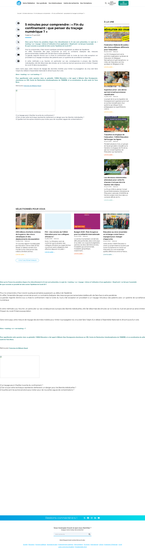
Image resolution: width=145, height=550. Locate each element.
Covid (120, 544)
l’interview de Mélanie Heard (32, 86)
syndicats (42, 3)
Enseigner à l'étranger (111, 544)
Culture (101, 544)
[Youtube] (99, 518)
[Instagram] (92, 518)
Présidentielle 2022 (81, 547)
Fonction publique (40, 544)
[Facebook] (88, 518)
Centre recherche (71, 3)
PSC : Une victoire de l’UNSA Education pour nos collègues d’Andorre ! (57, 234)
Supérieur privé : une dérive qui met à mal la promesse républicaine (115, 92)
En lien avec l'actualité (112, 172)
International (94, 544)
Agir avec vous (109, 129)
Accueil (19, 13)
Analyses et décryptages (113, 39)
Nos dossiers (108, 226)
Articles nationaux (28, 13)
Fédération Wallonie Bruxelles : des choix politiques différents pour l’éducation (116, 47)
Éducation (31, 544)
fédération (29, 3)
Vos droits (87, 544)
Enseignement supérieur (65, 544)
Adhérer (123, 4)
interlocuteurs (55, 3)
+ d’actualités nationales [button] (27, 260)
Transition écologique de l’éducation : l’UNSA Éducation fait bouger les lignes (116, 137)
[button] (18, 23)
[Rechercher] (89, 534)
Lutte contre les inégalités (66, 547)
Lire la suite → (109, 67)
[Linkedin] (95, 518)
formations (86, 3)
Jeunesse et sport (52, 544)
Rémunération (78, 544)
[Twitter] (85, 518)
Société (25, 544)
